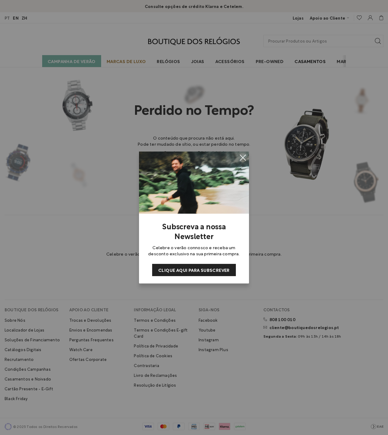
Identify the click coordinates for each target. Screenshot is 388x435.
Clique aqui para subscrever (194, 270)
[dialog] (194, 217)
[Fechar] (243, 158)
